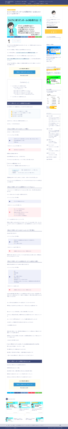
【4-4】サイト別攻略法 (54, 142)
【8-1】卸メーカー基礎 (54, 154)
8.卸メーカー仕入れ (54, 153)
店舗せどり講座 (49, 61)
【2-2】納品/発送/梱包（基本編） (54, 132)
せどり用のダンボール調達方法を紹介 (19, 85)
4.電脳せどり (54, 139)
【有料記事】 (54, 159)
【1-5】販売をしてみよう (54, 124)
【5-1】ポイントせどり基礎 (54, 146)
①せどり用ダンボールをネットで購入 (20, 87)
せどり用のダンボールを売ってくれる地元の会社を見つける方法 (24, 94)
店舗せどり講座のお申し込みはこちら (24, 72)
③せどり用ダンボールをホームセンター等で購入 (22, 91)
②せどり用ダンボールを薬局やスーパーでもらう (22, 90)
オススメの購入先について (19, 88)
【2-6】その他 (54, 137)
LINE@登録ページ (32, 1)
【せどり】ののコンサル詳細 (20, 3)
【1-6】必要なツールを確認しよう (54, 126)
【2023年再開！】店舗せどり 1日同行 (41, 3)
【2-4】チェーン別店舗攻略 (54, 135)
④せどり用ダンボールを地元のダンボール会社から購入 (23, 93)
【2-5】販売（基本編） (54, 136)
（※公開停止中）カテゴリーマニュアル (45, 1)
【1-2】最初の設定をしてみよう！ (54, 119)
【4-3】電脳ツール (54, 141)
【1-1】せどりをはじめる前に (54, 117)
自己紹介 (29, 3)
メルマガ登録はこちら (50, 84)
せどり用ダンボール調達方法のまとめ (19, 96)
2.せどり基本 (54, 128)
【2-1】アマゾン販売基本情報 (54, 130)
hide (27, 82)
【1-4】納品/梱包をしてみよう (54, 123)
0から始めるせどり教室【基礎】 (21, 1)
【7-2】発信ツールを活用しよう (54, 150)
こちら (54, 24)
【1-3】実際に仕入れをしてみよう (54, 121)
